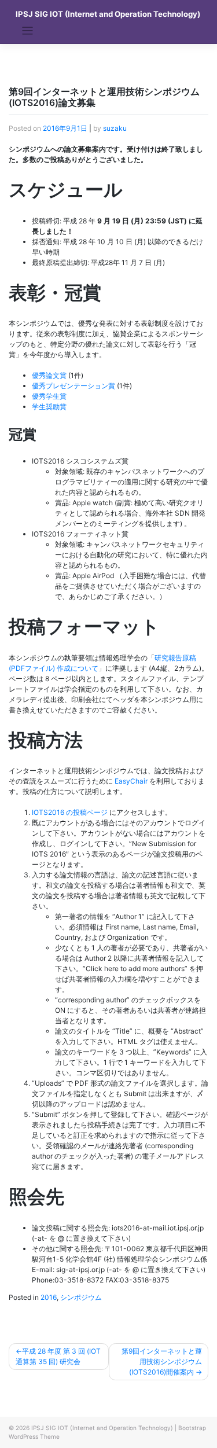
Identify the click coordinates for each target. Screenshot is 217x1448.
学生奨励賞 (49, 406)
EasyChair (131, 781)
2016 (49, 1297)
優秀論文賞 (49, 375)
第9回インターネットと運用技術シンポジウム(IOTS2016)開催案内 (162, 1361)
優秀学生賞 (49, 396)
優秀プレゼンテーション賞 (73, 385)
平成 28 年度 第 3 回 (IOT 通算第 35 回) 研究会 (58, 1356)
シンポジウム (81, 1297)
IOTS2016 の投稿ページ (70, 812)
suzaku (115, 128)
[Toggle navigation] (27, 31)
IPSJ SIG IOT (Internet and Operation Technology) (108, 14)
